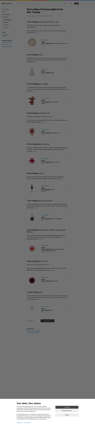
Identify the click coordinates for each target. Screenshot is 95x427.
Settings (67, 415)
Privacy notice (27, 422)
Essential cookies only (67, 410)
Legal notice (19, 422)
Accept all (67, 407)
